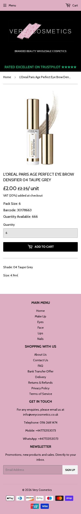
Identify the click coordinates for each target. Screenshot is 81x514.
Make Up (40, 316)
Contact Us (40, 360)
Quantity (9, 225)
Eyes (40, 322)
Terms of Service (40, 394)
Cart (75, 5)
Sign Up (70, 469)
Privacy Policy (40, 388)
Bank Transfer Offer (40, 371)
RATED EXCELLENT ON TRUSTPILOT (40, 67)
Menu (12, 5)
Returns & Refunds (40, 383)
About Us (40, 354)
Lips (40, 333)
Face (41, 328)
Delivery (40, 377)
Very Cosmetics (42, 490)
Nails (40, 339)
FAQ (40, 366)
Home (7, 77)
